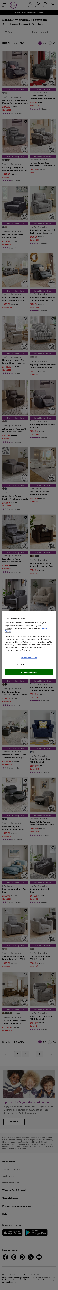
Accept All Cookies (29, 672)
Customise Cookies (29, 658)
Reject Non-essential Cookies (29, 665)
